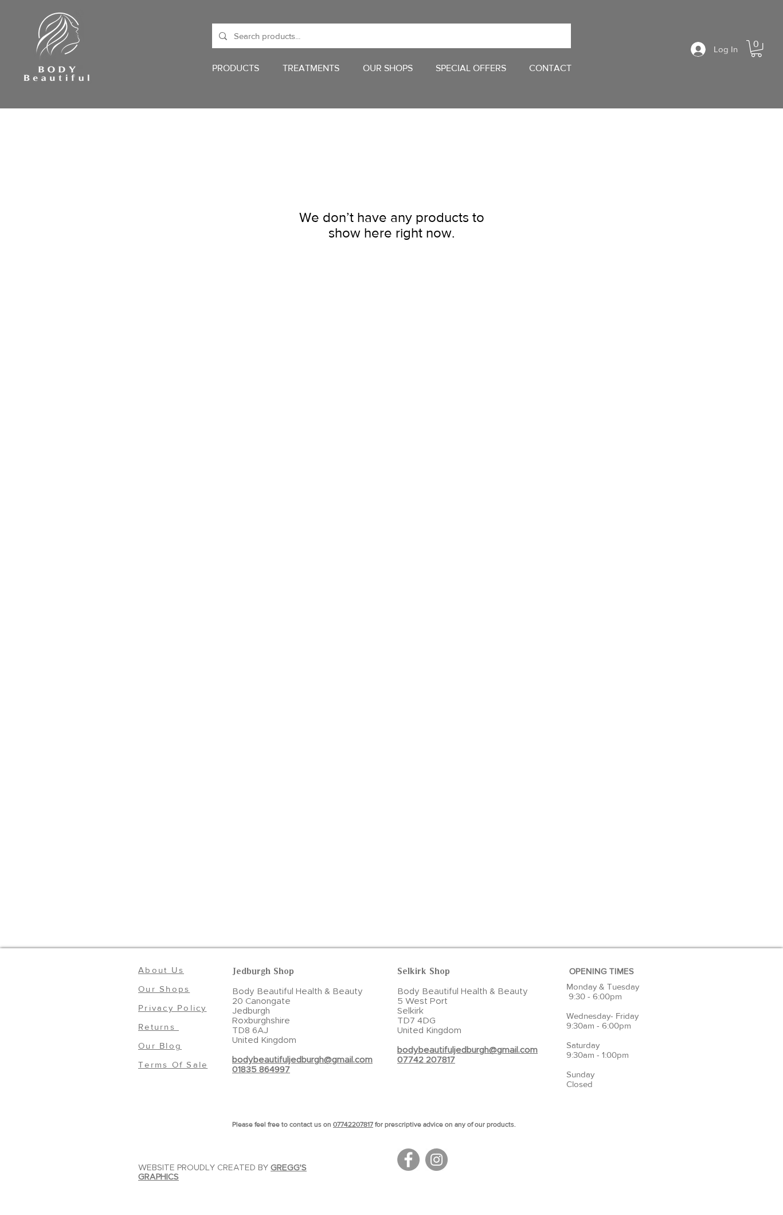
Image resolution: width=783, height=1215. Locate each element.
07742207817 (353, 1124)
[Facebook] (408, 1159)
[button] (756, 48)
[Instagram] (436, 1159)
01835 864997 (261, 1069)
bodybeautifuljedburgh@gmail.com (302, 1060)
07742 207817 (426, 1060)
